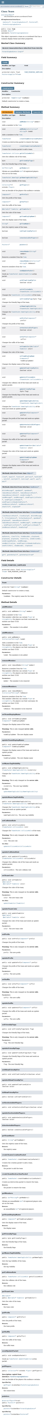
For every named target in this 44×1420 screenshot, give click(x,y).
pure (12, 1400)
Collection (33, 129)
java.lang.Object (7, 15)
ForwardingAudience (19, 22)
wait (31, 479)
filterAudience (10, 518)
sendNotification (8, 543)
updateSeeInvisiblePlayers (30, 424)
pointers (23, 244)
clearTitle (15, 536)
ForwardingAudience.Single (12, 51)
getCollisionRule (26, 153)
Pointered (33, 22)
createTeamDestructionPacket (31, 139)
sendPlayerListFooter (12, 525)
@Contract (5, 1400)
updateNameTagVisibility (29, 401)
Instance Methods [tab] (23, 112)
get (3, 555)
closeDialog (23, 516)
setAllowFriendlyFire (28, 280)
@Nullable (5, 209)
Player (11, 187)
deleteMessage (7, 490)
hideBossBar (25, 536)
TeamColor (15, 209)
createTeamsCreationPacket (30, 146)
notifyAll (15, 479)
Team (26, 6)
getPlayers (24, 185)
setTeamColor (24, 346)
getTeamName (24, 224)
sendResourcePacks (9, 504)
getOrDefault (12, 555)
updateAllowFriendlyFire (29, 368)
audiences (5, 536)
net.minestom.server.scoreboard (11, 6)
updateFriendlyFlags (27, 389)
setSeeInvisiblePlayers (29, 328)
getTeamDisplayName (27, 216)
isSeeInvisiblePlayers (28, 238)
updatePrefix (24, 413)
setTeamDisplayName (27, 356)
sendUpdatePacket (26, 271)
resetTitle (24, 539)
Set (3, 168)
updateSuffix (24, 433)
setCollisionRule (26, 289)
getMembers (24, 168)
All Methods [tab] (7, 112)
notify (6, 479)
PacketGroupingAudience (12, 24)
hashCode (37, 477)
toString (24, 479)
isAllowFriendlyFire (27, 231)
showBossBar (18, 545)
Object (10, 31)
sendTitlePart (7, 545)
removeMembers (25, 261)
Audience (6, 22)
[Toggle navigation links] (3, 2)
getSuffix (23, 202)
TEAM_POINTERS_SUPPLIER (33, 72)
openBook (18, 490)
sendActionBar (25, 495)
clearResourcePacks (9, 516)
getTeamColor (24, 209)
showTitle (5, 506)
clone (4, 477)
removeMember (24, 251)
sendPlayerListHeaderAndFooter (14, 502)
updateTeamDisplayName (28, 457)
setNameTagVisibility (28, 306)
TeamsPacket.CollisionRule (12, 153)
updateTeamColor (26, 445)
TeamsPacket (6, 139)
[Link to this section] (26, 43)
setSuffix (23, 337)
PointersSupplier (8, 74)
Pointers (5, 244)
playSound (5, 520)
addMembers (24, 129)
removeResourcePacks (10, 493)
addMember (23, 122)
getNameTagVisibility (28, 177)
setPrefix (23, 318)
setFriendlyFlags (26, 299)
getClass (28, 477)
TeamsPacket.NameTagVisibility (14, 177)
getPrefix (23, 194)
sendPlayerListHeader (13, 500)
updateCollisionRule (27, 377)
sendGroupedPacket (9, 541)
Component (5, 194)
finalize (19, 477)
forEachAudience (25, 518)
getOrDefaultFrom (26, 555)
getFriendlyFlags (26, 161)
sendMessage (6, 497)
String (17, 98)
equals (11, 477)
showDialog (23, 527)
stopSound (15, 506)
